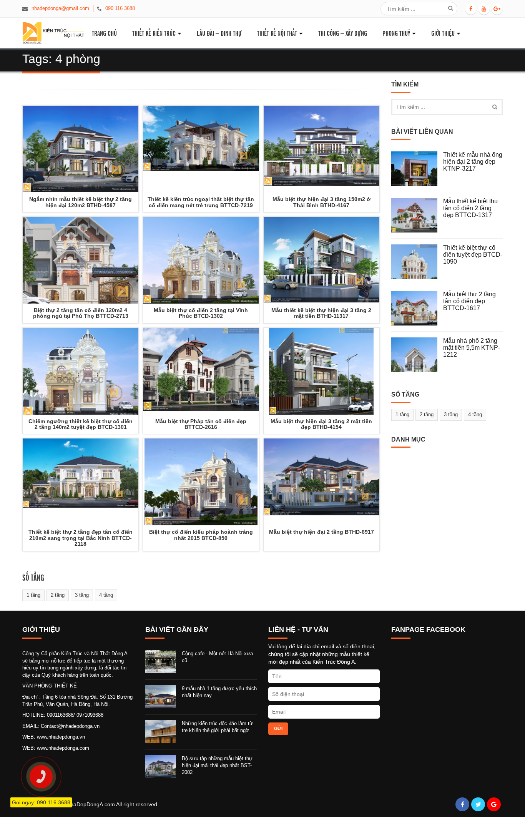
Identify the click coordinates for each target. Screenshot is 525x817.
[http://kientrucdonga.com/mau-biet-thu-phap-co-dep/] (201, 371)
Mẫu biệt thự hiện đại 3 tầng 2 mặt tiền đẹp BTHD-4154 (321, 424)
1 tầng (33, 595)
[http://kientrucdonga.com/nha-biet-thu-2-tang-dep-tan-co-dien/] (80, 481)
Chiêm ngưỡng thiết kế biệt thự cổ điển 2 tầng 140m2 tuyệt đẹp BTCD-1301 (80, 424)
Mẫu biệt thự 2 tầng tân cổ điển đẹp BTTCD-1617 (469, 301)
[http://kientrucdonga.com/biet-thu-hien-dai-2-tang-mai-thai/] (321, 481)
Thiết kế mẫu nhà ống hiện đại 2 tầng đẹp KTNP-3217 (472, 161)
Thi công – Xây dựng (342, 33)
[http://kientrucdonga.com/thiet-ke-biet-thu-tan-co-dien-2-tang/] (201, 149)
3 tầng (82, 595)
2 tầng (58, 595)
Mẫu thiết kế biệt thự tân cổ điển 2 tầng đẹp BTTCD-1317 (470, 208)
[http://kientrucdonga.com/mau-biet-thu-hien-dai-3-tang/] (321, 371)
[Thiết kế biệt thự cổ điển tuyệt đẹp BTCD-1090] (417, 261)
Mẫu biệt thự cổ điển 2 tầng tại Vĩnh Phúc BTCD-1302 (201, 313)
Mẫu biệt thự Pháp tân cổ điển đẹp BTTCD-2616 (200, 424)
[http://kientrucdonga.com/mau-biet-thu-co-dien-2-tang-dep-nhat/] (201, 260)
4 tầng (106, 595)
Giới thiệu (443, 33)
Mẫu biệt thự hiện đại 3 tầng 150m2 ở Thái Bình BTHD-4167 (321, 202)
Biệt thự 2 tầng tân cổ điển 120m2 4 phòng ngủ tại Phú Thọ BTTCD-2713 (80, 313)
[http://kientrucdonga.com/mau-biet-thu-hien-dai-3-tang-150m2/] (321, 149)
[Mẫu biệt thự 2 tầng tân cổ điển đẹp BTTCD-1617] (417, 308)
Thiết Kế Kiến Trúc (154, 33)
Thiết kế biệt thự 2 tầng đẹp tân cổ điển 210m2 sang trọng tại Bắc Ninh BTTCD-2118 (80, 538)
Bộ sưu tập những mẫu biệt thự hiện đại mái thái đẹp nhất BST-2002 (217, 765)
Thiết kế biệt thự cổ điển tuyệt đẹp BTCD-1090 (472, 254)
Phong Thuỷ (396, 33)
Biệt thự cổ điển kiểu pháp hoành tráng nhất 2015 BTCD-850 (201, 535)
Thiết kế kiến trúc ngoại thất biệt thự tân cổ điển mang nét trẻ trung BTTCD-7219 (201, 202)
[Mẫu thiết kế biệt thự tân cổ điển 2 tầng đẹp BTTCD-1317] (417, 215)
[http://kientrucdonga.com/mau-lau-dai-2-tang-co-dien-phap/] (201, 481)
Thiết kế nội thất (277, 33)
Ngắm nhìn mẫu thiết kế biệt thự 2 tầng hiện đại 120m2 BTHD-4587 (80, 202)
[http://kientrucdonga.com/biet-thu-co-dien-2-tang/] (80, 371)
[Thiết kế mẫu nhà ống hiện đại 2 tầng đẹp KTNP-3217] (417, 168)
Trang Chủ (104, 33)
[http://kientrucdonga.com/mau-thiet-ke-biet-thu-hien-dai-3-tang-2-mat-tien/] (321, 260)
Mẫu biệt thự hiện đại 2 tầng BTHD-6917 (321, 532)
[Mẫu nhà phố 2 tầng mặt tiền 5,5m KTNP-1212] (417, 354)
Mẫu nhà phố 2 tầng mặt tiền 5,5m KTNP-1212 (471, 347)
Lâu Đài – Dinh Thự (219, 33)
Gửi (278, 728)
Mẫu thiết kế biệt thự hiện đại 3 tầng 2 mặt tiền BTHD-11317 (321, 313)
